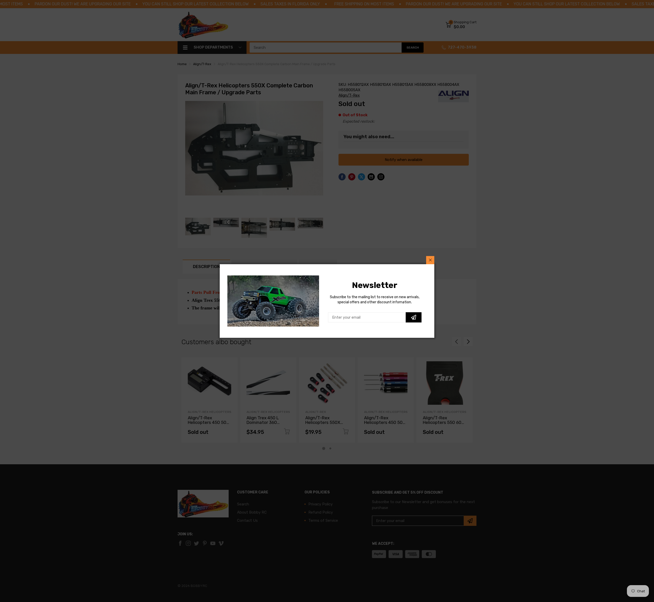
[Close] (430, 260)
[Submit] (414, 317)
